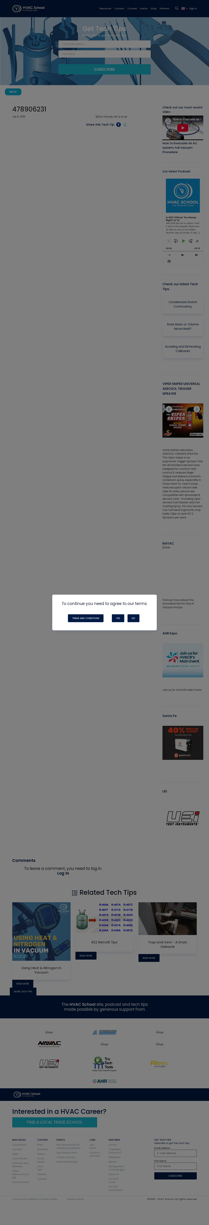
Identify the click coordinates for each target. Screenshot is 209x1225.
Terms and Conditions (85, 618)
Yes (118, 618)
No (133, 618)
